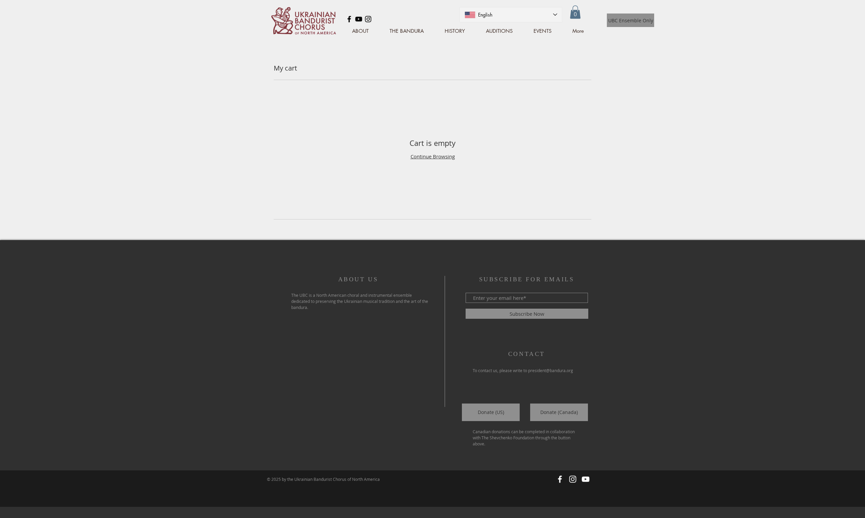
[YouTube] (358, 19)
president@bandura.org (550, 370)
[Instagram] (368, 19)
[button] (575, 12)
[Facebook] (349, 19)
